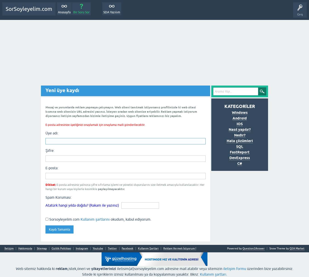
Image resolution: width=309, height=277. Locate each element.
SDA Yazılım (111, 12)
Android (240, 118)
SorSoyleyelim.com (29, 9)
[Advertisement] (154, 54)
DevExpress (239, 158)
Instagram (82, 248)
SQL (239, 146)
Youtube (98, 248)
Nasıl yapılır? (240, 129)
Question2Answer (253, 248)
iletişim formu (234, 269)
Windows (240, 112)
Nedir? (239, 135)
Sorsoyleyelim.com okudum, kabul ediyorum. (99, 219)
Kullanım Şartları (148, 248)
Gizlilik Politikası (61, 248)
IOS (240, 124)
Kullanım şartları (213, 274)
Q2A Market (297, 248)
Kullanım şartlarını (95, 219)
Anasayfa (64, 12)
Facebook (127, 248)
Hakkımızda (25, 248)
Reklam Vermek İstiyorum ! (179, 248)
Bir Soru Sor (81, 12)
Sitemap (42, 248)
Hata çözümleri (240, 141)
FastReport (240, 152)
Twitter (112, 248)
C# (239, 163)
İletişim (9, 248)
